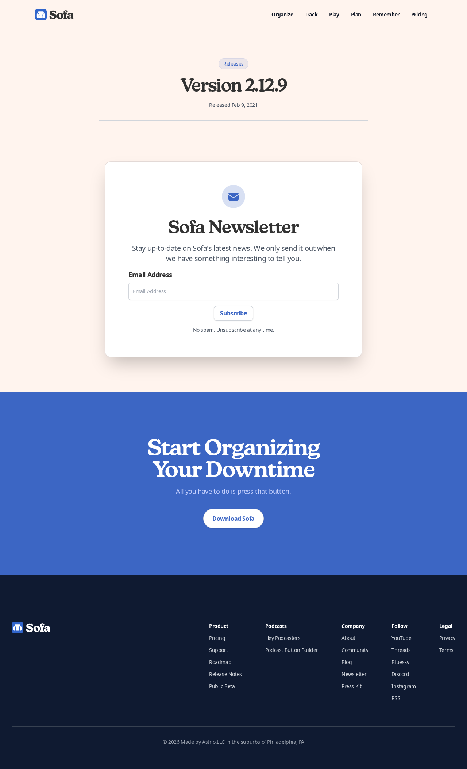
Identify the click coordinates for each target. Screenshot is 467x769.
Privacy (447, 637)
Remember (386, 14)
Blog (346, 662)
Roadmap (220, 662)
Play (334, 14)
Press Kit (351, 686)
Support (218, 649)
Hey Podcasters (282, 637)
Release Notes (225, 674)
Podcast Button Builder (291, 649)
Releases (233, 63)
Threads (400, 649)
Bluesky (400, 662)
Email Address (150, 274)
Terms (446, 649)
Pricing (419, 14)
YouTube (401, 637)
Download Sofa (233, 518)
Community (354, 649)
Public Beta (222, 686)
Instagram (403, 686)
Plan (356, 14)
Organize (282, 14)
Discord (400, 674)
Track (311, 14)
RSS (395, 698)
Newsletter (354, 674)
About (348, 637)
